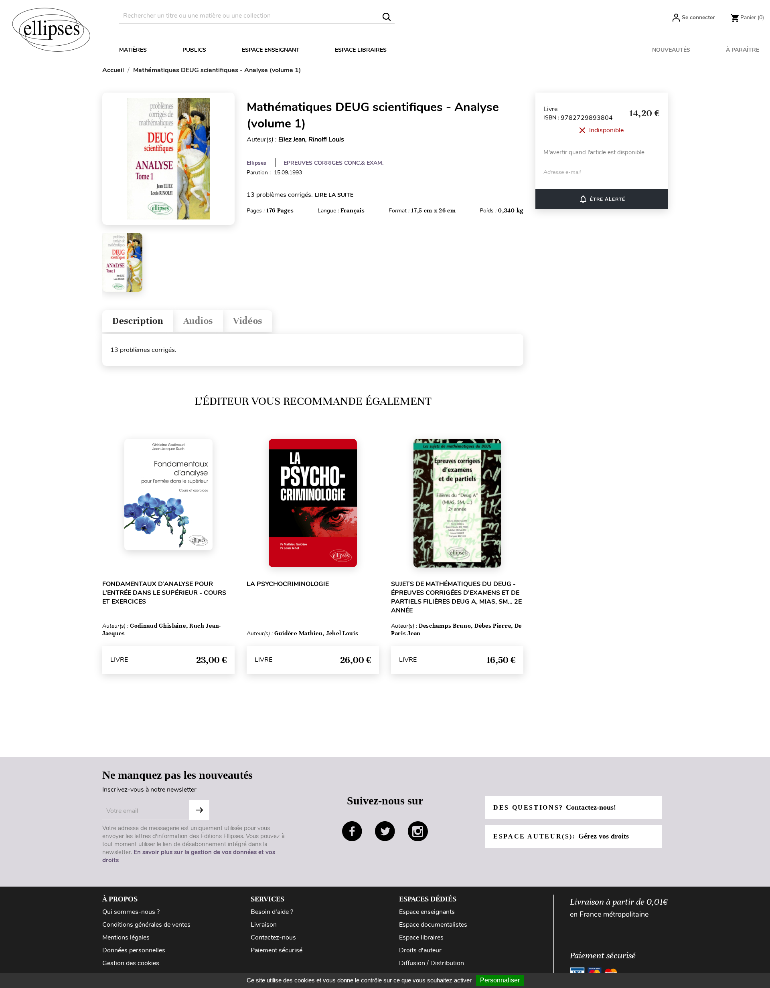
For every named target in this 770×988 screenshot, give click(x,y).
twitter (385, 831)
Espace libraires (361, 50)
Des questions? (554, 807)
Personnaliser (500, 980)
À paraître (742, 50)
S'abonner (199, 810)
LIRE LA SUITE (334, 195)
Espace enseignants (427, 911)
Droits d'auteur (420, 950)
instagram (418, 831)
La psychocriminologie (288, 584)
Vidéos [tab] (247, 321)
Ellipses (256, 163)
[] (386, 17)
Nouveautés (671, 50)
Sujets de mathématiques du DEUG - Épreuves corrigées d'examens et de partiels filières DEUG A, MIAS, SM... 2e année (456, 597)
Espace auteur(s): (561, 836)
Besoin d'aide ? (272, 911)
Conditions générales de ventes (146, 924)
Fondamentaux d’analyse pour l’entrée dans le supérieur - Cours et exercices (164, 593)
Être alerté (601, 199)
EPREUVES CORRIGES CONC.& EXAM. (333, 163)
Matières (133, 50)
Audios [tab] (198, 321)
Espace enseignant (271, 50)
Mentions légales (126, 937)
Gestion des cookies (130, 963)
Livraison (264, 924)
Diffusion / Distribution (431, 963)
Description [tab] (137, 321)
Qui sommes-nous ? (131, 911)
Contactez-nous (273, 937)
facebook (352, 831)
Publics (194, 50)
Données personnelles (133, 950)
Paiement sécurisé (276, 950)
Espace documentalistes (433, 924)
